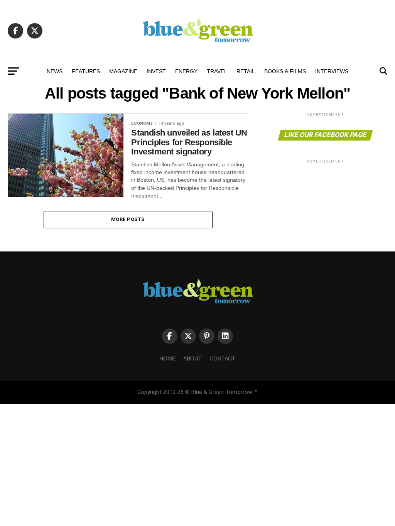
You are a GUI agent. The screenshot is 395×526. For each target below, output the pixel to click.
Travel (217, 71)
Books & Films (285, 71)
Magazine (123, 71)
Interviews (331, 71)
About (192, 358)
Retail (245, 71)
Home (167, 358)
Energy (186, 71)
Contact (222, 358)
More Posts (128, 219)
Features (86, 71)
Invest (156, 71)
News (54, 71)
